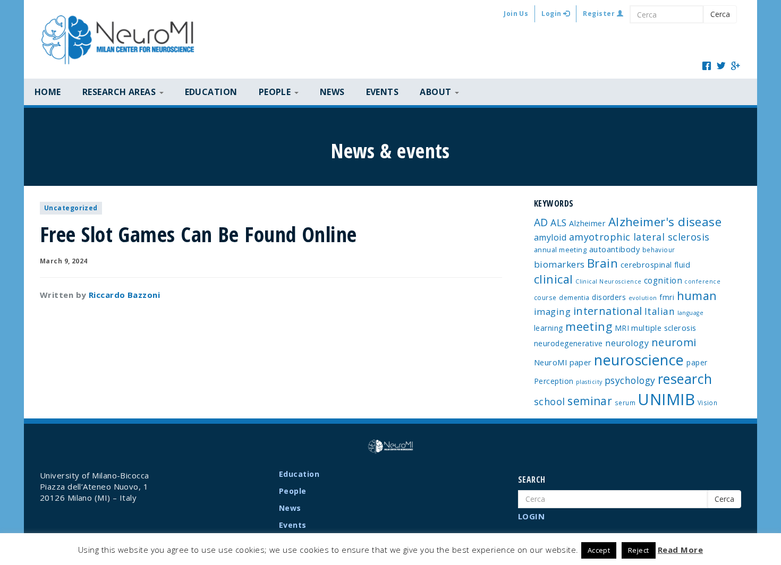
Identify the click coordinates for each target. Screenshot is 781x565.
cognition (663, 280)
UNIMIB (666, 399)
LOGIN (531, 516)
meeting (588, 326)
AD (541, 222)
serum (625, 402)
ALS (558, 222)
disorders (609, 297)
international (607, 311)
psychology (630, 380)
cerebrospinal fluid (656, 264)
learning (548, 328)
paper (696, 362)
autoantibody (614, 249)
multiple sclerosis (663, 327)
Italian (659, 311)
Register (599, 13)
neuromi (674, 342)
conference (702, 281)
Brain (602, 263)
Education (211, 92)
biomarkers (559, 264)
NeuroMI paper (563, 362)
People (293, 491)
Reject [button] (638, 550)
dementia (574, 297)
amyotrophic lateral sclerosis (639, 236)
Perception (554, 381)
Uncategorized (71, 207)
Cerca (720, 14)
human (697, 295)
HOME (48, 92)
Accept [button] (599, 550)
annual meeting (560, 249)
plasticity (589, 382)
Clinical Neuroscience (608, 281)
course (545, 297)
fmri (666, 297)
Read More (680, 549)
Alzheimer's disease (665, 221)
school (549, 401)
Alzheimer (587, 223)
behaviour (658, 249)
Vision (708, 402)
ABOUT (437, 92)
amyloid (550, 237)
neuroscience (639, 360)
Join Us (516, 13)
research (685, 379)
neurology (627, 343)
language (690, 312)
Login (552, 13)
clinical (553, 279)
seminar (589, 400)
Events (382, 92)
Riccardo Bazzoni (124, 294)
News (332, 92)
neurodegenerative (568, 343)
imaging (552, 311)
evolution (643, 298)
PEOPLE (276, 92)
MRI (622, 328)
